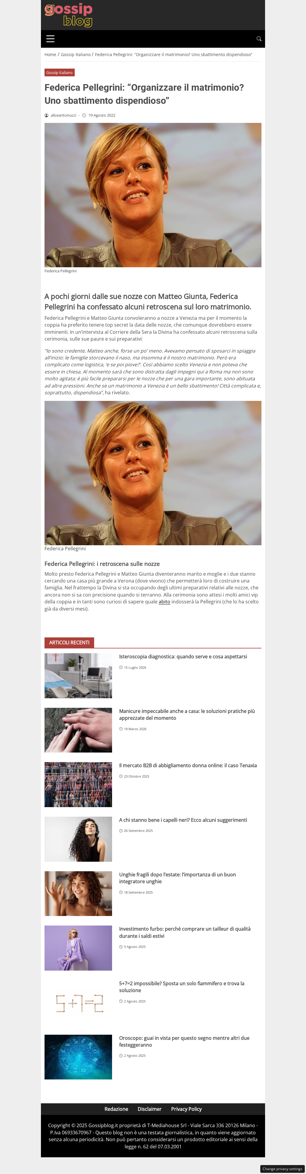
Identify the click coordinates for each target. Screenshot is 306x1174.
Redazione (116, 1109)
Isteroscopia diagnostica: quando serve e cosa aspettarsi (183, 656)
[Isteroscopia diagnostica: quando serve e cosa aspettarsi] (78, 675)
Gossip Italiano (59, 72)
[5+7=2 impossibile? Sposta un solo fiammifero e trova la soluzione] (78, 1002)
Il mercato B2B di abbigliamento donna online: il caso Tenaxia (188, 765)
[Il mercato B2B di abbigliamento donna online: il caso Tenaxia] (78, 784)
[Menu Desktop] (50, 38)
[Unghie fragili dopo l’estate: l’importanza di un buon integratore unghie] (78, 893)
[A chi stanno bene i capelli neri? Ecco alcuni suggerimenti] (78, 839)
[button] (259, 38)
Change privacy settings (282, 1168)
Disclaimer (150, 1109)
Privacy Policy (186, 1109)
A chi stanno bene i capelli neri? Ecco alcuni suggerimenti (183, 820)
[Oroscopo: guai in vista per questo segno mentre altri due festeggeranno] (78, 1057)
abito (164, 601)
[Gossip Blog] (68, 14)
